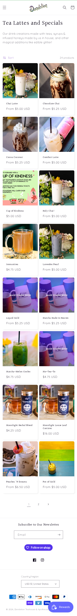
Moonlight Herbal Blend (19, 425)
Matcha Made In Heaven (56, 318)
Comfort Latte (51, 157)
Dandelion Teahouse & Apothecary (32, 609)
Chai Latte (12, 103)
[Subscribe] (59, 535)
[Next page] (48, 504)
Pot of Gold (49, 482)
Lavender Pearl (51, 264)
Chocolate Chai (51, 103)
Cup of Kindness (15, 211)
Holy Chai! (49, 211)
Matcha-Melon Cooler (18, 371)
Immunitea (12, 264)
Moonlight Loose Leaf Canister (55, 427)
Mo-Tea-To (49, 371)
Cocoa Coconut (14, 157)
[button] (4, 7)
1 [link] (28, 504)
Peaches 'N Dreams (16, 482)
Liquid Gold (12, 318)
